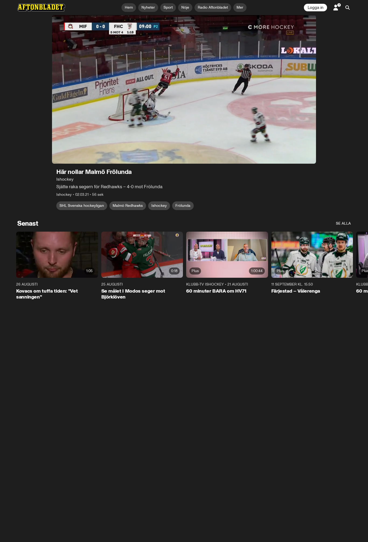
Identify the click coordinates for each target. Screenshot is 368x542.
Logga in (315, 7)
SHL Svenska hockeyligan (82, 205)
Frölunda (182, 205)
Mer (240, 7)
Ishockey (159, 205)
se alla (343, 223)
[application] (184, 89)
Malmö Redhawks (128, 205)
